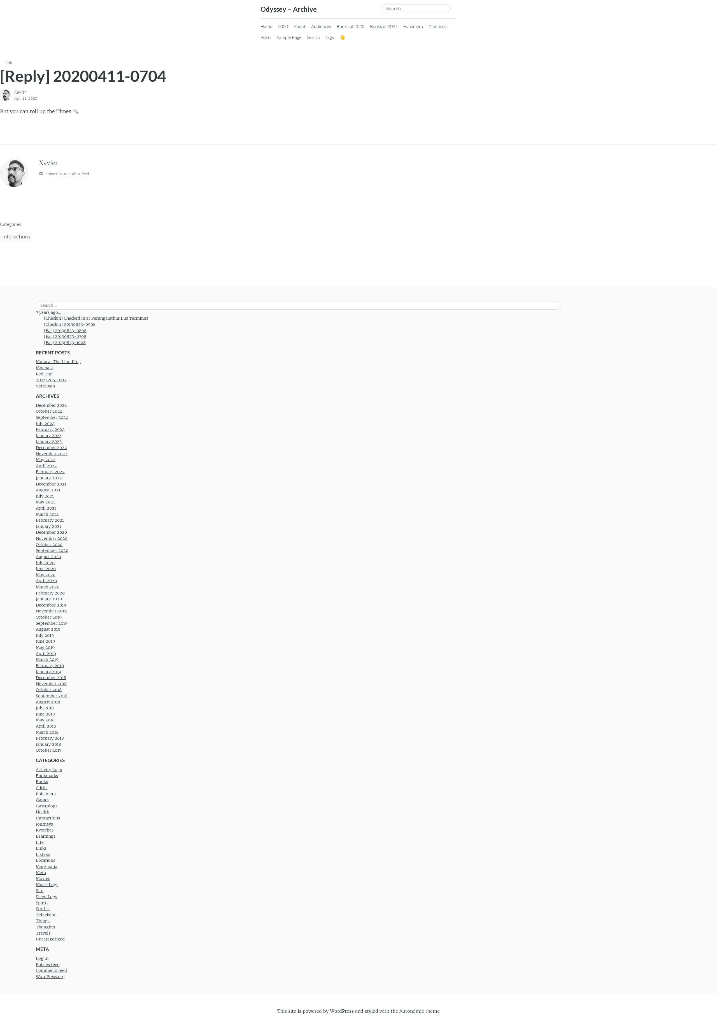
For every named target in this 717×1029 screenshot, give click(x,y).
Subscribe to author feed (66, 173)
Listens (43, 854)
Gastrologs (46, 806)
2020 (283, 26)
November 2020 (51, 538)
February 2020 (50, 593)
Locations (45, 860)
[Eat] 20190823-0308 (65, 336)
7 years (43, 312)
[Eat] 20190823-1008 (65, 342)
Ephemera (413, 26)
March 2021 (47, 514)
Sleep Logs (46, 896)
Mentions (438, 26)
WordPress (342, 1011)
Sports (42, 902)
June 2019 (45, 641)
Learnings (45, 836)
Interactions (16, 236)
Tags (329, 37)
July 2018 (45, 707)
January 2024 (49, 435)
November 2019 (51, 611)
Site (39, 890)
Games (42, 799)
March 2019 (47, 659)
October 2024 (49, 411)
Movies (43, 878)
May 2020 (45, 574)
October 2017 (48, 750)
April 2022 (46, 465)
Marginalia (46, 866)
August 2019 (48, 629)
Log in (42, 958)
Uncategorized (50, 939)
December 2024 (51, 405)
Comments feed (51, 970)
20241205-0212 (51, 379)
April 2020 (46, 580)
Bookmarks (47, 775)
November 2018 (51, 683)
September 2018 (51, 695)
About (300, 26)
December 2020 (51, 532)
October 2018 (49, 689)
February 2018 (50, 738)
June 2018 (45, 714)
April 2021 (46, 508)
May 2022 (45, 459)
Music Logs (47, 884)
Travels (43, 933)
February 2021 (50, 520)
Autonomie (411, 1011)
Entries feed (48, 964)
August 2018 (48, 702)
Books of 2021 (384, 26)
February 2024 (50, 429)
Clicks (41, 787)
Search (313, 37)
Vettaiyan (45, 386)
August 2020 (48, 556)
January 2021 (48, 526)
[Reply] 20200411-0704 (83, 75)
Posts (265, 37)
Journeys (44, 824)
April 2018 (46, 726)
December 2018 (51, 677)
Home (266, 26)
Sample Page (289, 37)
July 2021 (45, 496)
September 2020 (52, 550)
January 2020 (49, 598)
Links (41, 848)
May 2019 (45, 647)
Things (43, 920)
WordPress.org (50, 976)
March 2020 (47, 586)
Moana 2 (44, 367)
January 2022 (49, 477)
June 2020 (46, 568)
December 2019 (51, 605)
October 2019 (49, 617)
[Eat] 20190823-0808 (65, 330)
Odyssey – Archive (288, 9)
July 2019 (45, 635)
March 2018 (47, 732)
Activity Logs (49, 769)
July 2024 (45, 423)
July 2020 (45, 562)
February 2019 (50, 665)
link (9, 62)
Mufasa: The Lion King (58, 361)
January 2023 (49, 441)
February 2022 (50, 471)
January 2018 (48, 744)
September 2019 (51, 623)
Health (42, 811)
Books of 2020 (350, 26)
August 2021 (48, 490)
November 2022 (51, 453)
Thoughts (45, 927)
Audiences (321, 26)
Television (46, 914)
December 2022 (51, 447)
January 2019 (48, 671)
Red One (44, 374)
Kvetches (44, 830)
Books (42, 781)
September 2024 (52, 417)
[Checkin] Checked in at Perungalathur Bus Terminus (96, 318)
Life (40, 842)
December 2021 (51, 484)
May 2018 (45, 720)
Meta (41, 872)
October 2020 (49, 544)
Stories (43, 908)
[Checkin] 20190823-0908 (70, 324)
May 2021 (45, 502)
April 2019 (46, 653)
